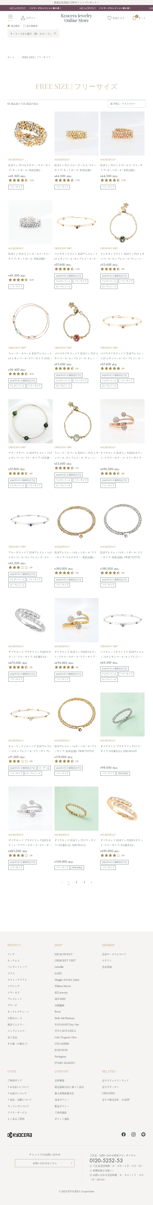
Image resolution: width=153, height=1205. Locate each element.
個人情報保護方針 (64, 1093)
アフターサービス (17, 1112)
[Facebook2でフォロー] (123, 1135)
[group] (76, 8)
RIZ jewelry (61, 992)
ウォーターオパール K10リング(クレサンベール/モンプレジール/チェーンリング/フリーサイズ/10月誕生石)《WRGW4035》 (76, 455)
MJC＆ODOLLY (64, 954)
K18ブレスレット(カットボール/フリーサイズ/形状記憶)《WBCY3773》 (75, 748)
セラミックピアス (17, 979)
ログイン (107, 960)
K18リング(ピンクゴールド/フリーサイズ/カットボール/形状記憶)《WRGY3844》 (121, 168)
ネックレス (13, 960)
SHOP (58, 945)
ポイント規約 (62, 1119)
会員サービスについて (114, 954)
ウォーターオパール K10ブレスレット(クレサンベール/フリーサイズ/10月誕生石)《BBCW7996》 (30, 356)
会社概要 (59, 1080)
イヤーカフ (13, 992)
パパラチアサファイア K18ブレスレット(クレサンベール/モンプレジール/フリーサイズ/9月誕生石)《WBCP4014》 (122, 356)
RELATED (108, 1071)
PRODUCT (14, 945)
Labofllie (59, 967)
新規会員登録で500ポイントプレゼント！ (76, 2)
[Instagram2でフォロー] (133, 1135)
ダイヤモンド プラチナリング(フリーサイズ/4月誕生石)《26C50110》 (121, 748)
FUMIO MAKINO (65, 1063)
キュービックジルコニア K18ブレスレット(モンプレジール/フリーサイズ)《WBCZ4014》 (30, 748)
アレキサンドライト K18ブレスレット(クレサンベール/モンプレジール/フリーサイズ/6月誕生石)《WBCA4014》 (76, 256)
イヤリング (13, 986)
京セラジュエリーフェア (115, 1080)
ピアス (11, 973)
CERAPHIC (108, 1093)
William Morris (63, 986)
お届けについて (18, 1093)
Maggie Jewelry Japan (67, 979)
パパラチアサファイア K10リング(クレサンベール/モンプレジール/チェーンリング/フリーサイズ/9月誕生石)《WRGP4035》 (76, 356)
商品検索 (15, 26)
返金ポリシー (62, 1099)
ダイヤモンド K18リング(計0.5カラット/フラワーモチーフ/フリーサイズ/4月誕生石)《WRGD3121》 (76, 654)
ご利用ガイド (14, 1080)
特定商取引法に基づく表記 (69, 1087)
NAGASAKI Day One (67, 1024)
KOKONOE (61, 1050)
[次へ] (90, 882)
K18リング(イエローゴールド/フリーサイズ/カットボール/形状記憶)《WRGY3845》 (75, 168)
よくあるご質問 (15, 1119)
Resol (58, 1011)
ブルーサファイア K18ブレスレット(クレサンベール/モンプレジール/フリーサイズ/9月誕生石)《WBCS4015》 (30, 555)
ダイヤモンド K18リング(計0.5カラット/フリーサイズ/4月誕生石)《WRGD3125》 (121, 842)
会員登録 (107, 967)
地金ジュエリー (15, 1024)
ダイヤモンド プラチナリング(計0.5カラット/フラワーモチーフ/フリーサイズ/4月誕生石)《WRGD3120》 (29, 842)
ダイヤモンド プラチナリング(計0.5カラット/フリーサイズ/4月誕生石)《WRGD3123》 (29, 654)
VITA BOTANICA (65, 1030)
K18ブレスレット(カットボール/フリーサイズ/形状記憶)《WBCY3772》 (121, 555)
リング (11, 954)
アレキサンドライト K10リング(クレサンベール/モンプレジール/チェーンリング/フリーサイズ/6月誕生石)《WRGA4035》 (122, 256)
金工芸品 (12, 1037)
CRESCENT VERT (63, 248)
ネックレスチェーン (18, 1011)
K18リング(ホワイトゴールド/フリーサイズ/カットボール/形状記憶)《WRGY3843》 (29, 256)
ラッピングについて (18, 1106)
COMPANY (62, 1071)
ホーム (10, 57)
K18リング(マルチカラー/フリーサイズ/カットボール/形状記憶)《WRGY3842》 (29, 168)
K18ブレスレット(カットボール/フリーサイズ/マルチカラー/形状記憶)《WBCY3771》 (75, 555)
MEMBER (108, 945)
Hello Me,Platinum (64, 1018)
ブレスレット (14, 999)
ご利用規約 (61, 1112)
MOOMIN (60, 999)
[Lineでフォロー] (143, 1135)
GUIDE (11, 1071)
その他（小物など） (18, 1043)
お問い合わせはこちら (45, 1163)
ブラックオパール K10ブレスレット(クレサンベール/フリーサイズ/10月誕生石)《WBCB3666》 (30, 455)
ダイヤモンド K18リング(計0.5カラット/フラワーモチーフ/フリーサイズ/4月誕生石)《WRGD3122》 (122, 455)
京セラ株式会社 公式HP (116, 1099)
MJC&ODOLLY (16, 159)
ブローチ (12, 1005)
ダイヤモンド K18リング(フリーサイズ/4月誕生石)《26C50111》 (75, 842)
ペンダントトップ (17, 967)
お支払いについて (19, 1087)
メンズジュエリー (17, 1030)
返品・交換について (21, 1099)
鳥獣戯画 (59, 1005)
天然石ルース (14, 1018)
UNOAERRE (62, 1043)
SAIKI (58, 973)
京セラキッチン (110, 1087)
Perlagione (60, 1056)
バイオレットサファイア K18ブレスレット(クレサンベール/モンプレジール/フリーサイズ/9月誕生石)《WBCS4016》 (122, 654)
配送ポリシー (62, 1106)
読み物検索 (32, 26)
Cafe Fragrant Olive (66, 1037)
